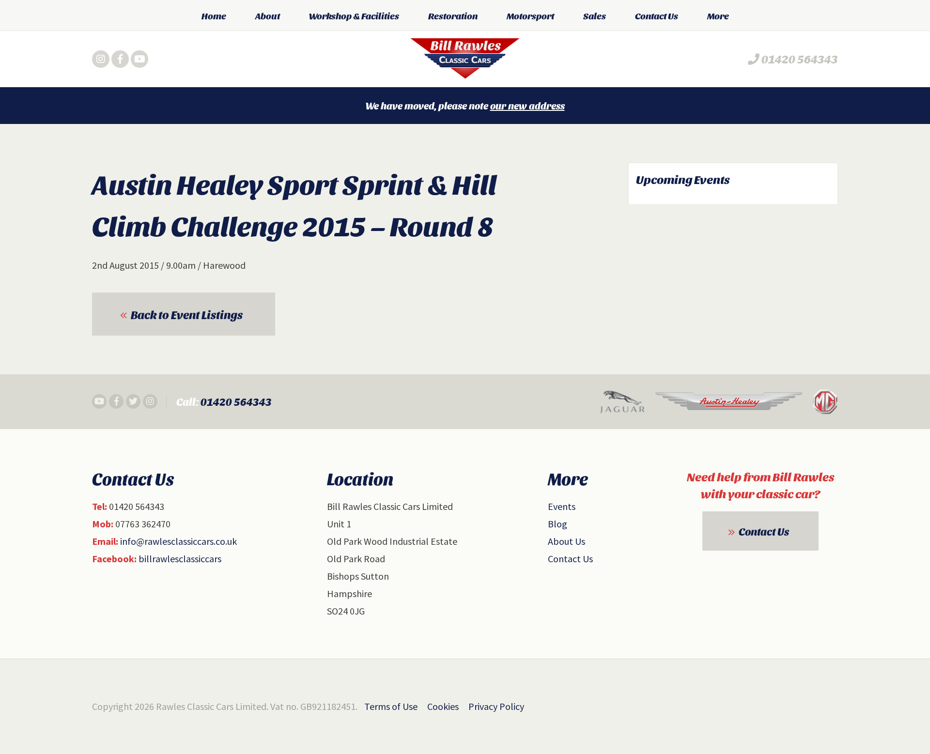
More (718, 15)
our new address (527, 105)
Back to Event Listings (187, 314)
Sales (594, 15)
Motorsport (530, 15)
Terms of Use (391, 706)
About (267, 15)
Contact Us (656, 15)
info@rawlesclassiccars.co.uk (178, 541)
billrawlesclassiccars (180, 559)
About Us (566, 541)
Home (214, 15)
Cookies (443, 706)
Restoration (453, 15)
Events (561, 506)
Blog (557, 524)
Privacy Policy (496, 706)
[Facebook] (120, 59)
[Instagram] (100, 59)
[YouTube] (139, 59)
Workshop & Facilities (354, 15)
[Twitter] (133, 401)
